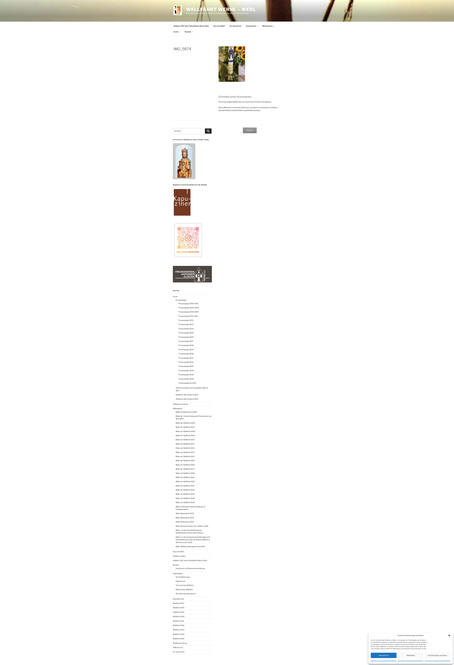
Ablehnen (411, 655)
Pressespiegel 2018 (186, 345)
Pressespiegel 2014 (186, 329)
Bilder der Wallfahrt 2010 (185, 440)
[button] (449, 635)
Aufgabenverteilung (180, 404)
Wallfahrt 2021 (178, 621)
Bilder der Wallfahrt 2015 (185, 461)
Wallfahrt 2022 (178, 625)
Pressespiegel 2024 (186, 370)
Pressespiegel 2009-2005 (189, 312)
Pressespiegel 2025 (186, 375)
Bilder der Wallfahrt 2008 (185, 431)
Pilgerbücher (180, 581)
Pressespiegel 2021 (186, 358)
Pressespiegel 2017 (186, 341)
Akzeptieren (384, 655)
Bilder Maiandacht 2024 (185, 522)
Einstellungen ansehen (437, 655)
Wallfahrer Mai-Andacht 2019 (187, 399)
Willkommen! (178, 647)
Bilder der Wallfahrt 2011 (185, 444)
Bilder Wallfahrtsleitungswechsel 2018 (190, 546)
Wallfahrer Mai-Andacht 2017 (187, 395)
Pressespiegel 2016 (186, 337)
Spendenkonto (178, 599)
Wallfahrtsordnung (180, 643)
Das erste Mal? (219, 26)
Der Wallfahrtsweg (183, 577)
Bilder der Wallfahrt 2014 (185, 456)
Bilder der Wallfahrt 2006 (185, 423)
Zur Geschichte (235, 26)
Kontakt (188, 32)
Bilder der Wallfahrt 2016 (185, 465)
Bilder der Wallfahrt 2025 (185, 502)
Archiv (176, 32)
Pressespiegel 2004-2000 (189, 308)
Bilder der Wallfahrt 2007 (185, 427)
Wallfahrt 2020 (178, 616)
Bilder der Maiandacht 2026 (186, 412)
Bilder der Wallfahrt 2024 (185, 498)
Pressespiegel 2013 (186, 324)
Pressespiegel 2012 (186, 320)
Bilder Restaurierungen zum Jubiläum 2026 (192, 526)
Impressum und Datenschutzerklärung (384, 661)
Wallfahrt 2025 (178, 639)
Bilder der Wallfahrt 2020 (185, 481)
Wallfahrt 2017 (178, 603)
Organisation (251, 26)
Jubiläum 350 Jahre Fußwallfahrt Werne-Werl (191, 26)
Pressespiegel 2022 (186, 362)
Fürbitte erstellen (179, 556)
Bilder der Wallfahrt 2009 (185, 435)
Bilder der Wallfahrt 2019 (185, 477)
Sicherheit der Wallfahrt (185, 585)
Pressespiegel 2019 (186, 350)
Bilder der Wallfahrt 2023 (185, 494)
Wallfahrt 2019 (178, 612)
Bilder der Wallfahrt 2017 (185, 469)
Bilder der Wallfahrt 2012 (185, 448)
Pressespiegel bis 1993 (187, 383)
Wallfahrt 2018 (178, 608)
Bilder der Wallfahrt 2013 (185, 452)
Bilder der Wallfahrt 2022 (185, 490)
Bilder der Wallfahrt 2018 (185, 473)
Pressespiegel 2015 (186, 333)
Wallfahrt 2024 (178, 634)
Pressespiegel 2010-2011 (188, 316)
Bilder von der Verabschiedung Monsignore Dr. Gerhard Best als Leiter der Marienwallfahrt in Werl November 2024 (193, 539)
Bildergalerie (267, 26)
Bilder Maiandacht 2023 (185, 518)
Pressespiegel (181, 300)
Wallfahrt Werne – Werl (221, 9)
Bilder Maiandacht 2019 (185, 513)
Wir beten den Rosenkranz (186, 594)
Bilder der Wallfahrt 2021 (185, 486)
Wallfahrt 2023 (178, 630)
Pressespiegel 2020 (186, 354)
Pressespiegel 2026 (186, 379)
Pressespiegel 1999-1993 (188, 304)
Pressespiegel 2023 (186, 366)
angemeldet (232, 102)
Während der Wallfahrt (184, 590)
